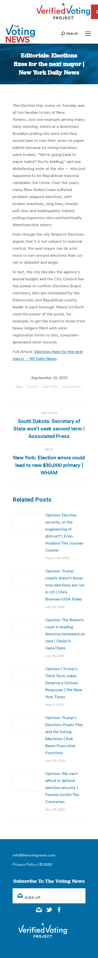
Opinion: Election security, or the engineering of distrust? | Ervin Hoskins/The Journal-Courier (64, 532)
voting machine (71, 386)
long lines (32, 386)
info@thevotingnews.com (34, 855)
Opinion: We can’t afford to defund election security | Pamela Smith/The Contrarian (62, 787)
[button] (69, 33)
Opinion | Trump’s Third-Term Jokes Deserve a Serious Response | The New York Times (63, 682)
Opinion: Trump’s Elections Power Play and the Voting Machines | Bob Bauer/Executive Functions (64, 735)
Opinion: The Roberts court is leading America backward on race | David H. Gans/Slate (65, 633)
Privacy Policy (25, 864)
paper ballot (50, 386)
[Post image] (26, 523)
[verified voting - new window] (63, 20)
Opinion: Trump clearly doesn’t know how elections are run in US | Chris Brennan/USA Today (64, 584)
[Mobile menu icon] (88, 34)
